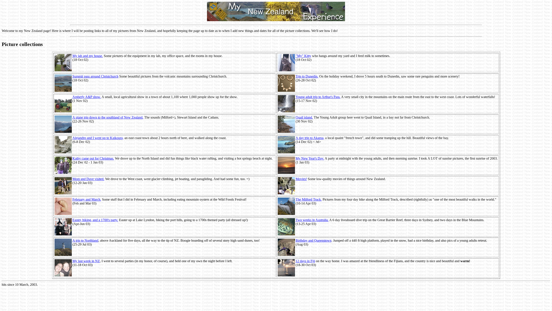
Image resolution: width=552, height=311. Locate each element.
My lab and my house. (87, 56)
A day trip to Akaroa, (310, 138)
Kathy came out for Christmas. (93, 158)
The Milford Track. (309, 199)
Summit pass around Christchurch (95, 76)
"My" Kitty (303, 56)
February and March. (86, 199)
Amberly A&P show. (86, 97)
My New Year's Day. (310, 158)
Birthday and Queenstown (313, 240)
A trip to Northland (85, 240)
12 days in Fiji (305, 261)
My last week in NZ (86, 261)
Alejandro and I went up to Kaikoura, (98, 138)
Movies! (301, 179)
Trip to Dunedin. (307, 76)
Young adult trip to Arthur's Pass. (318, 97)
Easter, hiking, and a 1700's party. (95, 220)
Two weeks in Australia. (312, 220)
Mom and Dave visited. (88, 179)
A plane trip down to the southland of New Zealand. (107, 117)
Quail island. (304, 117)
